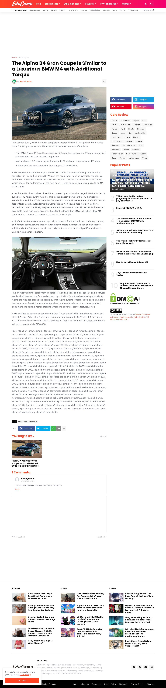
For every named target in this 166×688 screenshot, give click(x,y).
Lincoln (136, 137)
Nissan (126, 149)
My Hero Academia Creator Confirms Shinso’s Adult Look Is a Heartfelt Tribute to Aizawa (139, 609)
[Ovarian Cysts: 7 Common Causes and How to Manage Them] (19, 620)
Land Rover (116, 137)
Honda (131, 129)
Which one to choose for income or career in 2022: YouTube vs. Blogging (134, 252)
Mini (140, 145)
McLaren (115, 145)
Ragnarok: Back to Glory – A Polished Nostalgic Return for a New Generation (90, 607)
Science (106, 10)
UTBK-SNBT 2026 (71, 4)
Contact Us (96, 684)
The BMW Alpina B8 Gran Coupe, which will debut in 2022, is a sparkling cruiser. (26, 463)
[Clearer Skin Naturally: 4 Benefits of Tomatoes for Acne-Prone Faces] (19, 597)
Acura (114, 120)
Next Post (101, 537)
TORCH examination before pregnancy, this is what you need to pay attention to (134, 198)
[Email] (58, 428)
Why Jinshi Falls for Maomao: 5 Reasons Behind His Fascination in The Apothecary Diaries (136, 285)
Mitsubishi (116, 149)
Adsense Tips (35, 10)
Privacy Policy (110, 684)
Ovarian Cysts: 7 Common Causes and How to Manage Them (41, 619)
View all (103, 436)
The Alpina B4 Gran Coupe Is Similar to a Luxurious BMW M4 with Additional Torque (134, 221)
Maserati (129, 141)
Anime (45, 10)
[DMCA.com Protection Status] (125, 303)
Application (133, 10)
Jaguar (114, 133)
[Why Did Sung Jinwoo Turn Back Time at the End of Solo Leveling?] (116, 597)
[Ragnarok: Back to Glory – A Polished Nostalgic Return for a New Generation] (68, 608)
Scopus (84, 10)
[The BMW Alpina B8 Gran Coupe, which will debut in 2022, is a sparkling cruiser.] (27, 449)
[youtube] (145, 667)
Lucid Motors (117, 141)
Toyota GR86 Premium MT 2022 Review (131, 274)
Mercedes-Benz (129, 145)
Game (115, 10)
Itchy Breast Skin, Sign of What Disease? (40, 642)
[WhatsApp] (53, 428)
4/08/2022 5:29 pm (28, 481)
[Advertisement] (83, 34)
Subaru (143, 154)
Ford (123, 129)
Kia (130, 133)
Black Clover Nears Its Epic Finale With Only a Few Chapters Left (138, 643)
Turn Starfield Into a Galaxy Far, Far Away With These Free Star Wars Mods (90, 596)
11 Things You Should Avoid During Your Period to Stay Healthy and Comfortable (41, 607)
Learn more (24, 674)
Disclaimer (123, 684)
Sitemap (150, 684)
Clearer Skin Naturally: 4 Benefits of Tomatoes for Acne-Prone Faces (40, 596)
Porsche (135, 149)
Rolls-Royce (131, 154)
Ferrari (114, 129)
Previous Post (19, 537)
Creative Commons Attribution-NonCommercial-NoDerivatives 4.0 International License (130, 316)
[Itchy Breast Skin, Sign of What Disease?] (19, 644)
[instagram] (151, 667)
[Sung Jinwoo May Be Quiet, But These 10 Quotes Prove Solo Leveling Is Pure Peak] (116, 620)
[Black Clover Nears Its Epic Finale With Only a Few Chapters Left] (116, 644)
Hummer (140, 129)
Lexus (127, 137)
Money (62, 10)
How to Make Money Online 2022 (132, 262)
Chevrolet (148, 125)
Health (54, 10)
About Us (85, 684)
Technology (95, 10)
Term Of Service (137, 684)
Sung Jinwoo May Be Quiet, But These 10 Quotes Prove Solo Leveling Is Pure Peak (138, 619)
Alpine (136, 120)
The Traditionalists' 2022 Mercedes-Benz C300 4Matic (134, 242)
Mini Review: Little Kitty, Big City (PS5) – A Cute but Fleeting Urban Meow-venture (90, 620)
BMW (114, 125)
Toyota (122, 158)
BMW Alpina (24, 57)
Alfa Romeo (125, 120)
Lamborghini (140, 133)
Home (38, 4)
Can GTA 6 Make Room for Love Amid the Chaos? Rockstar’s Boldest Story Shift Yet (89, 632)
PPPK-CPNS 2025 (108, 4)
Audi (144, 120)
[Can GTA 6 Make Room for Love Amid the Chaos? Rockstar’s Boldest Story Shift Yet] (68, 632)
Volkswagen (134, 158)
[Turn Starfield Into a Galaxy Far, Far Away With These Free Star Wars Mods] (68, 597)
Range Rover (117, 154)
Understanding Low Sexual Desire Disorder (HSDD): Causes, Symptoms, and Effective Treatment (41, 632)
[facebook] (133, 667)
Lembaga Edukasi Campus (45, 684)
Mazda (139, 141)
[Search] (151, 3)
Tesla (114, 158)
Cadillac (137, 125)
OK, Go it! (22, 680)
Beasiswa (89, 4)
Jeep (123, 133)
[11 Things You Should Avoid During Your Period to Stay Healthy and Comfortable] (19, 608)
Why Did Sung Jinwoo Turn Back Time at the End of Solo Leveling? (134, 231)
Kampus (125, 4)
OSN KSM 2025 (51, 4)
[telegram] (139, 667)
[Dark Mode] (146, 4)
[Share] (104, 81)
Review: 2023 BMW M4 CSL (129, 208)
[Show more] (64, 428)
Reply (17, 489)
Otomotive (73, 10)
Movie (122, 10)
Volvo (144, 158)
